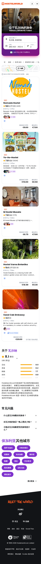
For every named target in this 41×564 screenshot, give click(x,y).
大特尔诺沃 (23, 448)
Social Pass (30, 529)
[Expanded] (4, 62)
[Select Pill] (32, 4)
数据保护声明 (9, 549)
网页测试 (10, 554)
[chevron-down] (16, 358)
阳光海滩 (7, 468)
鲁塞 (6, 461)
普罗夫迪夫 (8, 448)
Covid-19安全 (14, 333)
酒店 (17, 529)
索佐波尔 (7, 474)
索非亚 (31, 454)
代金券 (33, 549)
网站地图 (18, 554)
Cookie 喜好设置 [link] (28, 554)
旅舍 (5, 100)
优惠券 (27, 549)
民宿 (22, 529)
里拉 (16, 461)
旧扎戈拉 (21, 468)
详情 (27, 74)
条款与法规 (19, 549)
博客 (8, 529)
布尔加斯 (19, 454)
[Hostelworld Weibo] (20, 513)
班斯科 (6, 454)
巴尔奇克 (27, 461)
